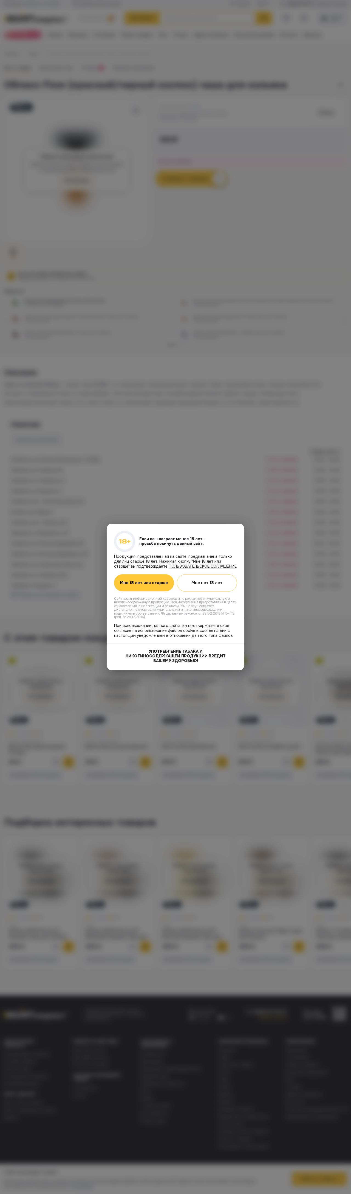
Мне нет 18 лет (206, 582)
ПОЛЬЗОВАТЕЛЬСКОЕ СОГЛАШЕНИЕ (203, 566)
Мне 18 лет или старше (144, 583)
